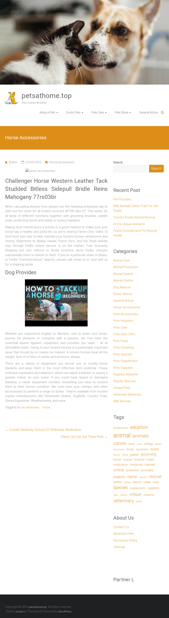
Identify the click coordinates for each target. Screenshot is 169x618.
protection (132, 470)
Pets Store (121, 112)
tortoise (123, 495)
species (120, 487)
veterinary (123, 500)
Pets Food (120, 341)
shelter (147, 482)
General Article (148, 112)
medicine (136, 465)
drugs (130, 449)
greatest (134, 454)
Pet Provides (122, 199)
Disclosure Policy (125, 540)
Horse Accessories (61, 162)
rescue (155, 476)
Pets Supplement (125, 361)
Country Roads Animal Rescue (134, 217)
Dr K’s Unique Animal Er (129, 224)
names (150, 464)
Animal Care (121, 260)
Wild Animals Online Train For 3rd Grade (135, 208)
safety (117, 482)
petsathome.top (47, 95)
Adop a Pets (47, 112)
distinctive (118, 449)
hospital (127, 459)
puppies (119, 477)
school (127, 482)
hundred (139, 459)
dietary (158, 444)
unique (135, 494)
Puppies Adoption (125, 374)
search (137, 482)
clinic (131, 443)
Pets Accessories (125, 314)
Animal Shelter (123, 280)
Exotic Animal (122, 294)
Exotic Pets (73, 112)
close (139, 444)
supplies (153, 488)
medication (120, 464)
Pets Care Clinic (124, 334)
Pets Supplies (123, 368)
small (156, 482)
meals (150, 459)
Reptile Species (124, 381)
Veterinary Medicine (127, 394)
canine (119, 443)
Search (118, 162)
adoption (139, 427)
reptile (132, 477)
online (118, 470)
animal (122, 435)
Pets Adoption (123, 321)
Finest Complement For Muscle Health (135, 233)
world (139, 501)
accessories (30, 407)
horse (46, 407)
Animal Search (123, 274)
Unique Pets (121, 388)
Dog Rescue (122, 287)
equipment (142, 449)
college (148, 444)
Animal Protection (125, 267)
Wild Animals (122, 401)
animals (141, 435)
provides (147, 470)
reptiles (143, 477)
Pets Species (122, 354)
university (148, 494)
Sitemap (119, 547)
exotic (154, 449)
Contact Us (121, 527)
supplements (138, 488)
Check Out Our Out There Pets (84, 437)
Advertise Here (123, 533)
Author (13, 162)
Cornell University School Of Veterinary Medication (43, 430)
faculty (116, 455)
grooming (148, 454)
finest (125, 455)
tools (115, 495)
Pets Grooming (123, 347)
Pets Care (98, 112)
